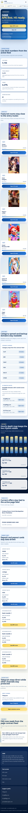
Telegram (4, 792)
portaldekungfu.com (7, 801)
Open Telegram (14, 703)
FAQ (3, 782)
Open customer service (14, 709)
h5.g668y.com (5, 795)
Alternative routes (6, 779)
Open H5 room (14, 152)
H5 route (4, 775)
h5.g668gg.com (6, 798)
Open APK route (14, 26)
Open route (21, 399)
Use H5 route (14, 563)
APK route (4, 772)
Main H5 (14, 30)
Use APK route (14, 625)
